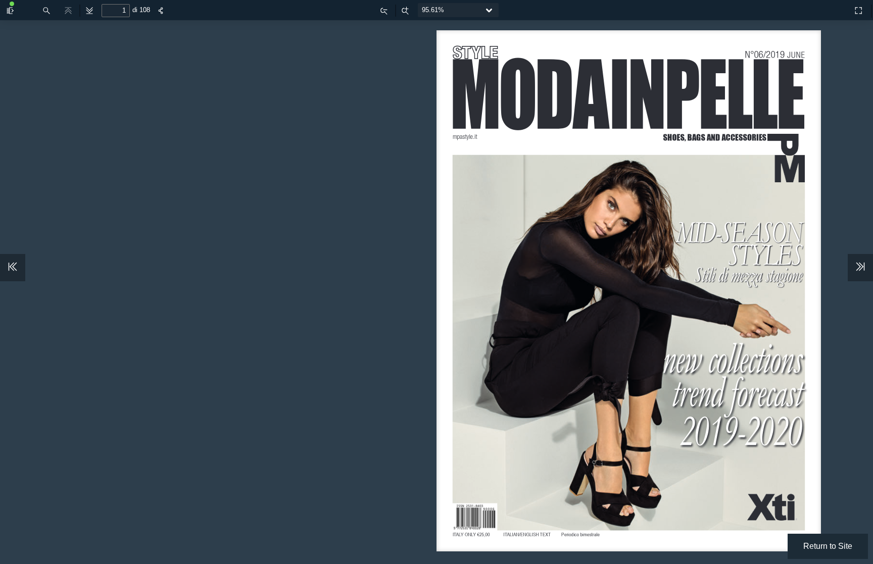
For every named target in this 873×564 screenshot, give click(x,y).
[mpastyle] (836, 8)
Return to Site (827, 546)
